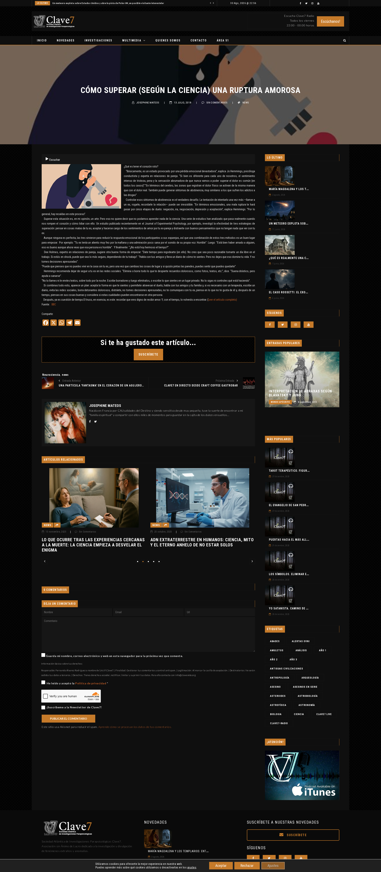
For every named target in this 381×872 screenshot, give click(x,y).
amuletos (276, 650)
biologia (276, 714)
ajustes (191, 867)
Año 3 (293, 659)
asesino (275, 687)
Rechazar (247, 865)
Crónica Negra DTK (282, 402)
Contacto (198, 40)
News (245, 102)
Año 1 (322, 650)
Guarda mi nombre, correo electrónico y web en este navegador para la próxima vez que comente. (114, 656)
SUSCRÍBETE (148, 354)
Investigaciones (98, 40)
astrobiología (308, 696)
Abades (275, 641)
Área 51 (223, 40)
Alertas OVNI (301, 641)
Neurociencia (51, 374)
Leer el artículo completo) (222, 299)
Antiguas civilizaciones (286, 668)
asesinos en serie (305, 687)
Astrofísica (278, 705)
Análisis (301, 650)
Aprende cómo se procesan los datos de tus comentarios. (135, 727)
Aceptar (221, 865)
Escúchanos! (330, 21)
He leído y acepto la (77, 683)
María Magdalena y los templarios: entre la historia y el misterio (197, 851)
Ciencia (299, 714)
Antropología (279, 677)
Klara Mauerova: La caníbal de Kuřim (298, 393)
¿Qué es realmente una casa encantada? (299, 258)
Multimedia (131, 40)
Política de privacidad (91, 683)
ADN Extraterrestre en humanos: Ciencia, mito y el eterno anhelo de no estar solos (176, 542)
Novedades (66, 40)
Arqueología (310, 677)
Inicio (42, 40)
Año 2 (273, 659)
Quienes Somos (168, 40)
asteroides (278, 696)
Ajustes (273, 865)
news (65, 374)
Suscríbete (296, 835)
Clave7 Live (324, 714)
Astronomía (307, 705)
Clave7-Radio (279, 723)
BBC (54, 304)
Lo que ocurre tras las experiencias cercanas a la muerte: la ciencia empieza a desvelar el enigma (67, 545)
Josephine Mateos (147, 102)
